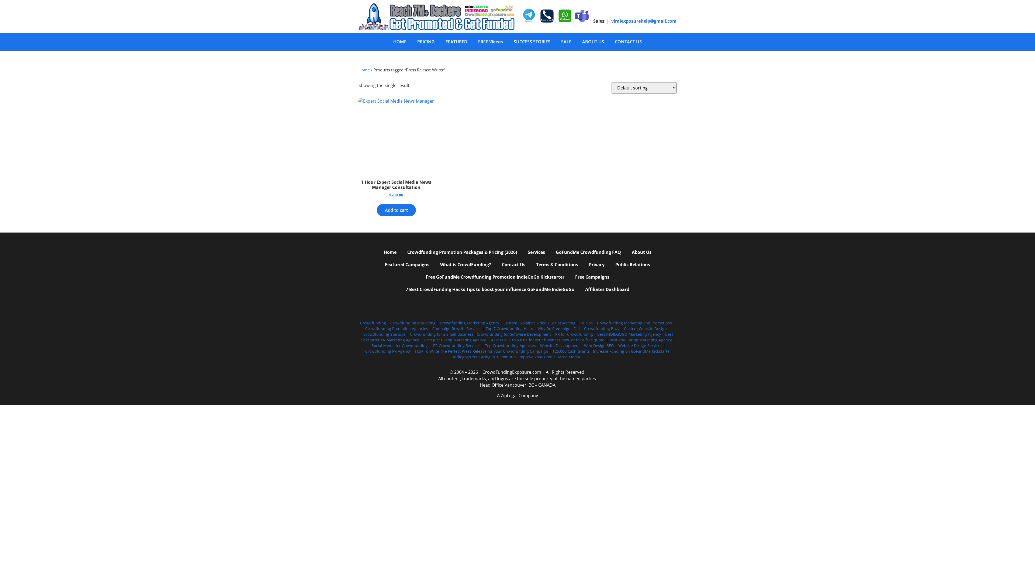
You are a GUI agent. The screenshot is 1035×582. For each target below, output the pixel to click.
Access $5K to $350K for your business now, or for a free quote (547, 339)
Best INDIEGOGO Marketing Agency (629, 334)
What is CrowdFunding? (465, 265)
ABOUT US (593, 42)
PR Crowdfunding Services (457, 345)
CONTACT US (628, 42)
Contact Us (513, 265)
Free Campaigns (592, 277)
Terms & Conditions (557, 265)
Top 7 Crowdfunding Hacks (510, 328)
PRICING (426, 42)
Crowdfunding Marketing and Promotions (634, 322)
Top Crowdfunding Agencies (510, 345)
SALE (566, 42)
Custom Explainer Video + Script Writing (539, 322)
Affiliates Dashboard (607, 289)
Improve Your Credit (537, 356)
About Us (641, 252)
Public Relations (632, 265)
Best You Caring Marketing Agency (641, 339)
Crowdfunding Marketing (413, 322)
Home (364, 69)
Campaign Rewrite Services (456, 328)
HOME (399, 42)
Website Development (560, 345)
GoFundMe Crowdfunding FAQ (588, 252)
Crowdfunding (373, 322)
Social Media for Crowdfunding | (402, 345)
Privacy (597, 265)
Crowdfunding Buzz (602, 328)
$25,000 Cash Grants (571, 351)
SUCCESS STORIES (532, 42)
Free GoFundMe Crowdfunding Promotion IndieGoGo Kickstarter (495, 277)
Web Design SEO (599, 345)
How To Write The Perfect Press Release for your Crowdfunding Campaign (481, 351)
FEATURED (456, 42)
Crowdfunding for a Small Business (442, 334)
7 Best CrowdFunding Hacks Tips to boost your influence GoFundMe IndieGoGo (490, 289)
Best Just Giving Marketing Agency (455, 339)
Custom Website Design (645, 328)
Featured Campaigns (407, 265)
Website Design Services (640, 345)
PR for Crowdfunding (574, 334)
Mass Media (569, 356)
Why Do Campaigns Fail (558, 328)
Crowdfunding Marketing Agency (469, 322)
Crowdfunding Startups (384, 334)
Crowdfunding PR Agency (388, 351)
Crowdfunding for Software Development (514, 334)
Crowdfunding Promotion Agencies (396, 328)
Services (536, 252)
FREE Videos (490, 42)
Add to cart (396, 210)
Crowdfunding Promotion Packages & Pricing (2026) (462, 252)
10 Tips (586, 322)
